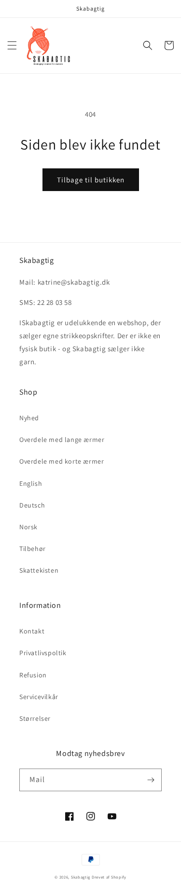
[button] (12, 45)
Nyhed (29, 417)
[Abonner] (150, 780)
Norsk (28, 527)
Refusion (33, 675)
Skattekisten (38, 570)
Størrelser (35, 718)
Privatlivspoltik (43, 652)
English (30, 483)
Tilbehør (32, 548)
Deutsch (32, 505)
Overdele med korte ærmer (61, 461)
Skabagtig (80, 877)
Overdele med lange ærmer (61, 439)
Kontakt (31, 631)
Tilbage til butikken (91, 179)
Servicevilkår (38, 696)
